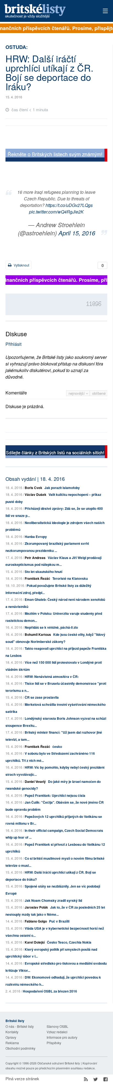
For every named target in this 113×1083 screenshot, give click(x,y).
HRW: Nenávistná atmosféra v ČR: (52, 676)
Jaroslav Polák (36, 907)
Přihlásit (13, 344)
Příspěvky (54, 1042)
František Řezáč (37, 578)
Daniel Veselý (35, 781)
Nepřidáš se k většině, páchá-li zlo (51, 627)
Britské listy (46, 11)
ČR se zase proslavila (42, 697)
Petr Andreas (35, 557)
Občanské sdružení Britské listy (58, 1063)
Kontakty (11, 1031)
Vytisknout (21, 265)
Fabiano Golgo (36, 921)
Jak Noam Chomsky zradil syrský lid (53, 900)
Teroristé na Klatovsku (70, 578)
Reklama (12, 1042)
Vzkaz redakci (57, 1031)
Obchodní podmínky (20, 1048)
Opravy (10, 1037)
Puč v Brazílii (59, 921)
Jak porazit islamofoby (62, 487)
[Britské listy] (56, 156)
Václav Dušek (35, 494)
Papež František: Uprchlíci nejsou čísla (55, 795)
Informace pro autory (62, 1037)
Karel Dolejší (35, 942)
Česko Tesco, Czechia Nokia (69, 942)
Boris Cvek (33, 487)
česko (57, 746)
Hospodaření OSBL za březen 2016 (50, 991)
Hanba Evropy (36, 536)
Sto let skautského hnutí (43, 571)
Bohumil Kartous (38, 634)
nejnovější (77, 393)
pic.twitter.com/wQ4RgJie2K (56, 212)
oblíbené (99, 393)
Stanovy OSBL (57, 1026)
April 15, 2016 (76, 233)
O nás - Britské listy (19, 1026)
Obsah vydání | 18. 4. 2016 (35, 478)
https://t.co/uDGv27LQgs (69, 205)
